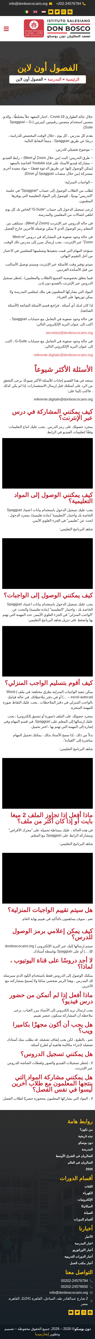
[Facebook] (70, 11)
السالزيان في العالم (80, 1162)
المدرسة (54, 79)
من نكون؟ (86, 1129)
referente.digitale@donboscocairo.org (63, 355)
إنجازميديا (42, 1334)
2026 (89, 1169)
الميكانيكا (87, 1206)
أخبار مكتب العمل (81, 1263)
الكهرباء (88, 1193)
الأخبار (89, 1236)
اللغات (89, 1186)
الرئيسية (72, 79)
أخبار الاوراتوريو (83, 1250)
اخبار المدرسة (84, 1243)
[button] (6, 28)
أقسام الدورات (83, 1219)
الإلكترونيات (85, 1199)
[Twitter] (57, 11)
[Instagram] (63, 11)
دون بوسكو (85, 1142)
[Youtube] (50, 11)
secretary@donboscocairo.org (69, 333)
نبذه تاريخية (85, 1136)
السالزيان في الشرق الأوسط (74, 1156)
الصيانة (88, 1212)
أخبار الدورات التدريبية (79, 1256)
